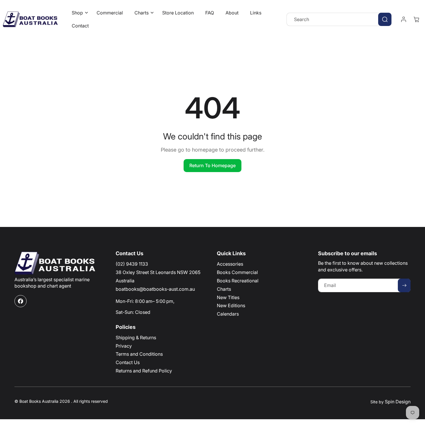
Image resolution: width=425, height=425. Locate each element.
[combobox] (339, 19)
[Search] (384, 19)
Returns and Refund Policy (144, 371)
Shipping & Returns (136, 337)
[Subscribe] (404, 285)
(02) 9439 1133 (132, 264)
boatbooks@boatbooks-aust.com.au (155, 289)
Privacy (124, 346)
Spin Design (398, 402)
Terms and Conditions (139, 354)
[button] (78, 12)
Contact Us (128, 362)
